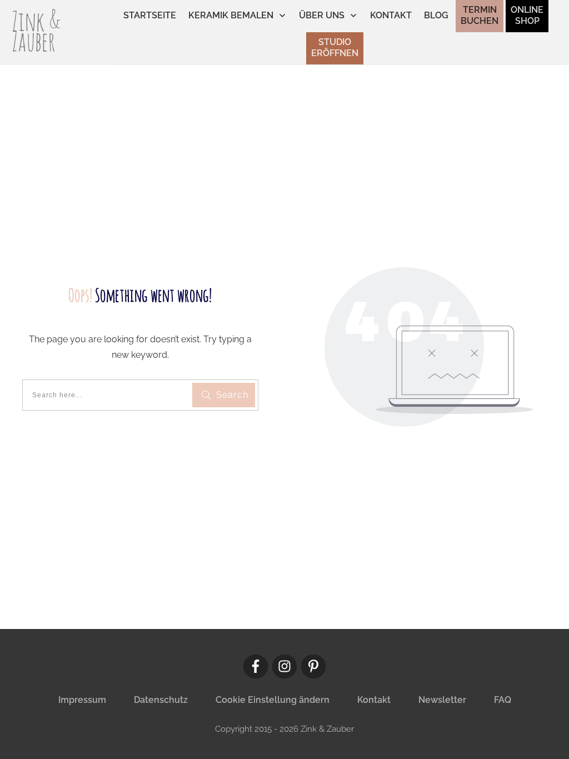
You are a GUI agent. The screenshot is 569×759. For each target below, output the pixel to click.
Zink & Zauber (36, 31)
